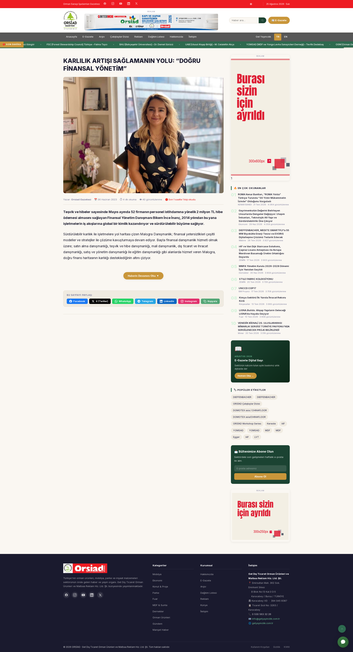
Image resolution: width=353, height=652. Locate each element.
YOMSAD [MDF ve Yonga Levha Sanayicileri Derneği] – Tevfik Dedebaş (280, 44)
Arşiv (102, 36)
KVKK (287, 647)
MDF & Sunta (160, 605)
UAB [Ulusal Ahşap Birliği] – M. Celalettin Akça (205, 44)
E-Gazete (88, 36)
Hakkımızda (176, 36)
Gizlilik (276, 647)
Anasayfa (71, 36)
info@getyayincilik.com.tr (266, 618)
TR (277, 36)
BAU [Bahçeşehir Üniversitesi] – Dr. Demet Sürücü (141, 44)
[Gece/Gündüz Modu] (251, 4)
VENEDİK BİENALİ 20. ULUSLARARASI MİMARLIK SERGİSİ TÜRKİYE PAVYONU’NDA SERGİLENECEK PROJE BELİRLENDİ (264, 326)
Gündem (157, 623)
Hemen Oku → (246, 375)
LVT (256, 437)
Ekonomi (157, 580)
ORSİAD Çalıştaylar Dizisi (246, 403)
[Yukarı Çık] (342, 629)
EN (285, 36)
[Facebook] (105, 4)
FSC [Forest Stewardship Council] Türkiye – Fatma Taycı (72, 44)
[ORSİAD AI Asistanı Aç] (343, 642)
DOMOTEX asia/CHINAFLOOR (249, 417)
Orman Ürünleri (161, 617)
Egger (236, 437)
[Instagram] (112, 4)
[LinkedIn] (128, 4)
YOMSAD (238, 430)
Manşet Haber (161, 629)
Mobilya (157, 574)
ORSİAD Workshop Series (247, 423)
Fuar (155, 598)
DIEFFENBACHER (242, 397)
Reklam (138, 36)
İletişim (193, 36)
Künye (204, 605)
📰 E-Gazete (279, 20)
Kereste (271, 423)
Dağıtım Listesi (156, 36)
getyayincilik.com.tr (262, 623)
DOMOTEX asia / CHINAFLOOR (250, 410)
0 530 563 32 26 (261, 614)
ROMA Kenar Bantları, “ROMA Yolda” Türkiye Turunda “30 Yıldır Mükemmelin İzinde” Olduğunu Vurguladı (262, 198)
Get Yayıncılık (263, 36)
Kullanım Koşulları (260, 647)
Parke (156, 592)
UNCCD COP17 (247, 288)
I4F (283, 423)
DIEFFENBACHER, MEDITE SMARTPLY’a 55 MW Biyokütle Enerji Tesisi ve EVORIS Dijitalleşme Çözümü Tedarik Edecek (264, 234)
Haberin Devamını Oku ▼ (143, 275)
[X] (136, 4)
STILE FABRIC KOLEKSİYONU (256, 278)
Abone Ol (260, 476)
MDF (267, 430)
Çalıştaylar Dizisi (119, 36)
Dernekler (158, 611)
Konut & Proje (160, 586)
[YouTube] (120, 4)
